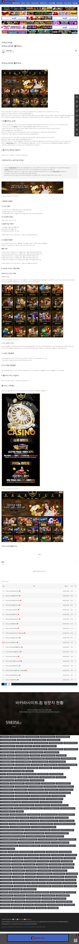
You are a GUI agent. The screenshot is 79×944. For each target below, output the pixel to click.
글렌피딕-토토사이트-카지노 (54, 883)
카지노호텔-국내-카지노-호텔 (46, 817)
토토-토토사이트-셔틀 (6, 908)
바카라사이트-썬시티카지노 (47, 736)
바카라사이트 (16, 3)
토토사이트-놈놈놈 (41, 908)
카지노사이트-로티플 (72, 873)
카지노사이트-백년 (6, 870)
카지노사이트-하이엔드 (20, 855)
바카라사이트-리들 (57, 886)
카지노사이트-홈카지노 (11, 642)
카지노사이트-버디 (6, 858)
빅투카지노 (19, 811)
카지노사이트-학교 (30, 873)
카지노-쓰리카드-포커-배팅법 (47, 777)
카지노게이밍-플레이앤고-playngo (28, 839)
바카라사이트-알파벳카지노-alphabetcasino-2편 (35, 749)
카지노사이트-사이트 (59, 873)
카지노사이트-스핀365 (29, 864)
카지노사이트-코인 (17, 867)
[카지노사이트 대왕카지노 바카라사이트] (14, 9)
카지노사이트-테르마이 (55, 864)
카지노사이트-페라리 (68, 867)
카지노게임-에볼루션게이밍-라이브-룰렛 (19, 824)
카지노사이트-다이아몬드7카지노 (59, 805)
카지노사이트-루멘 (31, 870)
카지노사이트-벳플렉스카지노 (51, 808)
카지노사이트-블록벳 (18, 876)
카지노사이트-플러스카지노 (12, 637)
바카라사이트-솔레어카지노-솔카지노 (10, 743)
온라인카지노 (43, 3)
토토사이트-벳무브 (28, 904)
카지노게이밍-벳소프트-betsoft (9, 842)
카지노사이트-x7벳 (18, 873)
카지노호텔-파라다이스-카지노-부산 (10, 820)
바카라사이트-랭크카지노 (32, 736)
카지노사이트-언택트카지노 (12, 665)
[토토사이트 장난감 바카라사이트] (14, 32)
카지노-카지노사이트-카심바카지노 (9, 805)
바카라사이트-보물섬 (20, 886)
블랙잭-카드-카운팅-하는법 (29, 774)
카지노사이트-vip (55, 861)
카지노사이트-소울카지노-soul (13, 661)
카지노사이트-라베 (6, 867)
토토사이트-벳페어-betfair (42, 892)
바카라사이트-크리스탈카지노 (8, 740)
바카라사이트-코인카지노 (70, 743)
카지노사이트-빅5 (5, 861)
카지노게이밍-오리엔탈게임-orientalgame (29, 845)
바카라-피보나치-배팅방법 (37, 758)
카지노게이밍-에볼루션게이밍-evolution (20, 827)
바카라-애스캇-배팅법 (37, 764)
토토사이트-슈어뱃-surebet (33, 898)
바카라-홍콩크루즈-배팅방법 (68, 758)
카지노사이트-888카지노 (12, 614)
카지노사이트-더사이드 (65, 852)
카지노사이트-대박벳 (69, 858)
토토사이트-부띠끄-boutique (33, 895)
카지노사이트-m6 (16, 864)
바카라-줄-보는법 (35, 755)
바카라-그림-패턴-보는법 (22, 755)
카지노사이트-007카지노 (21, 799)
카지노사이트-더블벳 (66, 861)
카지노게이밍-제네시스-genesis (67, 845)
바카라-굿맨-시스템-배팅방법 (23, 761)
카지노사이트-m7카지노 (12, 628)
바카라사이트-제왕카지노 (39, 740)
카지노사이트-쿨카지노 (11, 623)
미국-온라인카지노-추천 (33, 814)
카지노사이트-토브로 (43, 861)
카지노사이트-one (59, 880)
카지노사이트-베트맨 (6, 883)
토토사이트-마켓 (30, 908)
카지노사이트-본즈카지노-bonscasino (38, 792)
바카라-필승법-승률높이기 (7, 761)
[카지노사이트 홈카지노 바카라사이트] (39, 188)
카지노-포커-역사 (61, 777)
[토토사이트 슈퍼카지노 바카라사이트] (64, 13)
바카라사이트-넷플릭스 (70, 886)
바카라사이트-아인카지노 (55, 743)
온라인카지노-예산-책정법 (7, 817)
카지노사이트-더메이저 (7, 855)
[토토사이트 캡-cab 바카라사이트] (39, 13)
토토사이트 (15, 6)
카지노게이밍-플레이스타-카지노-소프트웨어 (63, 830)
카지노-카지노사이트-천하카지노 (30, 802)
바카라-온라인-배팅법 (20, 768)
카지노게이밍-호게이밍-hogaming (9, 845)
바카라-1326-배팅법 (6, 771)
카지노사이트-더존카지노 (7, 796)
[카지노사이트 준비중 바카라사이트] (14, 18)
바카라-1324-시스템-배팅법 (23, 764)
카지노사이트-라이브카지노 (59, 870)
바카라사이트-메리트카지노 (8, 746)
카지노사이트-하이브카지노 (12, 591)
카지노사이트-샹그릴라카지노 (13, 651)
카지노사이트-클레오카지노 (12, 605)
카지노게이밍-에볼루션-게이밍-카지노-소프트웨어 (43, 827)
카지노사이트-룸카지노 (7, 808)
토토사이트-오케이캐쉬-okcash (64, 901)
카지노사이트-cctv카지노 (12, 656)
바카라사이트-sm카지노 (53, 740)
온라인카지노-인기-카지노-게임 (49, 814)
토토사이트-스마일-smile (48, 901)
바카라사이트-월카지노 (27, 743)
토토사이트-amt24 (6, 898)
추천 (75, 586)
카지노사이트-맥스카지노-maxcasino (15, 633)
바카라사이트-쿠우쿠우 (7, 886)
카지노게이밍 (67, 3)
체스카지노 (19, 746)
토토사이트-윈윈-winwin (27, 892)
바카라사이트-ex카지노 (30, 889)
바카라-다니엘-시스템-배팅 (53, 758)
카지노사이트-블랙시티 (18, 870)
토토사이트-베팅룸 (53, 908)
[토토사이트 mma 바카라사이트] (39, 9)
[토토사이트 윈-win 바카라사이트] (39, 32)
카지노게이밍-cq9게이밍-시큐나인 (55, 836)
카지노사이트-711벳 (45, 858)
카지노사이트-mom (6, 880)
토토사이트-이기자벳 (40, 904)
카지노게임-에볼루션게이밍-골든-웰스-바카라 (41, 824)
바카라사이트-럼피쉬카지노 (51, 752)
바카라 (23, 3)
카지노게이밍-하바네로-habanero (67, 839)
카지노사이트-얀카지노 (21, 792)
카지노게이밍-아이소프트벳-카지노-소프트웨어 (56, 833)
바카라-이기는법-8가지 (7, 768)
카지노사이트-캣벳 (17, 858)
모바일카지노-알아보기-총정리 (8, 777)
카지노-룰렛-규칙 (22, 777)
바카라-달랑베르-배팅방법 (7, 764)
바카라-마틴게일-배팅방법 (7, 758)
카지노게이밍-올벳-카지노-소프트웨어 (35, 836)
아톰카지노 (36, 746)
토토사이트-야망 (71, 892)
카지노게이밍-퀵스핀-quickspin (26, 842)
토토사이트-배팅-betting (62, 895)
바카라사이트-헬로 (17, 889)
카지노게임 (59, 3)
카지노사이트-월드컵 (42, 864)
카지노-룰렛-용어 (33, 777)
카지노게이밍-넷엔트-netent (42, 842)
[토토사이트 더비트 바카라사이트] (64, 32)
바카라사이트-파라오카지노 (17, 736)
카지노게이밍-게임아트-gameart (49, 845)
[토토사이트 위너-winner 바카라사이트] (39, 23)
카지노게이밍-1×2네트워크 (8, 848)
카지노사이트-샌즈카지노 (7, 792)
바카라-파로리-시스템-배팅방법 (40, 761)
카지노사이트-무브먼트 (30, 867)
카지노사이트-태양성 (17, 861)
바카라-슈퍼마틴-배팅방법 (22, 758)
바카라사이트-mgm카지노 (24, 740)
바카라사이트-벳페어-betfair (49, 746)
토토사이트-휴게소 (69, 904)
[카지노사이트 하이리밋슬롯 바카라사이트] (14, 27)
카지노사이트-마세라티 (43, 876)
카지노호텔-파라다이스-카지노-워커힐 (29, 820)
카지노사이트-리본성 (30, 861)
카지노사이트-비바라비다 (44, 870)
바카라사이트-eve (5, 889)
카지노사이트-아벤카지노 (7, 786)
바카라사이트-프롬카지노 (7, 752)
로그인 (30, 6)
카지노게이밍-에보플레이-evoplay (60, 842)
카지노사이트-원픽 (13, 852)
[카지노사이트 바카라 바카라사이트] (8, 3)
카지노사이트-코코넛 (55, 867)
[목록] (75, 50)
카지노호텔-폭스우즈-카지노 (66, 820)
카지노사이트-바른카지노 (57, 876)
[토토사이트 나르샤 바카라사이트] (14, 23)
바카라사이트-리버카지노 (71, 749)
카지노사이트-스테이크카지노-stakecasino (59, 792)
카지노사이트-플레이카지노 (12, 595)
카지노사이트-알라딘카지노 (31, 858)
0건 (8, 52)
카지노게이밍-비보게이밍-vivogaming (47, 839)
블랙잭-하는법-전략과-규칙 (14, 774)
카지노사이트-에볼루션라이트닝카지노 (40, 796)
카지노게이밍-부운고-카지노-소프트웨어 (34, 833)
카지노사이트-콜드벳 (71, 876)
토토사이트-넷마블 (16, 904)
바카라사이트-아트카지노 (69, 883)
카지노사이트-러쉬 (70, 880)
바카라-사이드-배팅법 (18, 771)
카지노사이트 (35, 3)
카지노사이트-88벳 (57, 858)
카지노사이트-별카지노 (36, 808)
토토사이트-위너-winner (7, 901)
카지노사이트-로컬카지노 (46, 880)
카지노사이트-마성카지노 (26, 852)
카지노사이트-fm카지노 (11, 679)
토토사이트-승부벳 (47, 898)
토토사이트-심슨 (5, 904)
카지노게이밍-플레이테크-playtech (9, 839)
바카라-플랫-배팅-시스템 (50, 764)
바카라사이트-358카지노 (21, 752)
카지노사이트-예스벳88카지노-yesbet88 (16, 670)
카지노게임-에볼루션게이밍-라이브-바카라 (64, 824)
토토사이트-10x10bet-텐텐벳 (57, 892)
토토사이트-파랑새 (19, 895)
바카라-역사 (29, 771)
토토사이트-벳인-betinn (18, 898)
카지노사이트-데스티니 (57, 855)
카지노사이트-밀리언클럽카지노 (13, 647)
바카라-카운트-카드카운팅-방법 (57, 761)
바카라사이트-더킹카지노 (63, 736)
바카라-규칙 (10, 755)
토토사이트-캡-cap (20, 901)
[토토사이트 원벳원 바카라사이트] (64, 9)
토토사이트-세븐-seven (7, 895)
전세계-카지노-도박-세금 (7, 780)
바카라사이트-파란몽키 (45, 886)
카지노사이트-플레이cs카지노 (44, 873)
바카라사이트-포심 (32, 886)
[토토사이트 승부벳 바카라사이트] (39, 18)
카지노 (28, 3)
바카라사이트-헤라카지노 (36, 752)
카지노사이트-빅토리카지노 (17, 783)
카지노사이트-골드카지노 (58, 796)
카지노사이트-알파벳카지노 (12, 675)
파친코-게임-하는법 (43, 774)
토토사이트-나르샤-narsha (33, 901)
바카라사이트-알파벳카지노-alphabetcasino (11, 749)
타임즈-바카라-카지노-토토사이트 (21, 883)
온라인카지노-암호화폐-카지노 (66, 814)
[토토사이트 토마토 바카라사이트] (39, 27)
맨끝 (10, 684)
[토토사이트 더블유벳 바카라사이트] (64, 23)
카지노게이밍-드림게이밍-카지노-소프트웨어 (12, 833)
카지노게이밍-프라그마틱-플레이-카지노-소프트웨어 (37, 830)
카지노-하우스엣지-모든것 (22, 780)
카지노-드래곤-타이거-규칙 (37, 780)
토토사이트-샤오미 (14, 892)
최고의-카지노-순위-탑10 (61, 817)
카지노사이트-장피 (6, 876)
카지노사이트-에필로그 (31, 880)
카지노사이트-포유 (33, 855)
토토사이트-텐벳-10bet (60, 898)
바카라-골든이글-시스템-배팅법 (61, 768)
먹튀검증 (75, 3)
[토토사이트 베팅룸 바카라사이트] (14, 13)
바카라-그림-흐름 (61, 755)
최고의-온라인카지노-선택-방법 (18, 814)
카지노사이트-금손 (43, 867)
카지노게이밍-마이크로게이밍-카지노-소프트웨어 (13, 836)
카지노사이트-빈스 (39, 852)
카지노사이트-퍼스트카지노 (12, 619)
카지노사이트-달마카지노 (7, 799)
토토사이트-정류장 (19, 908)
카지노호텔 (52, 3)
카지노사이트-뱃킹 (30, 876)
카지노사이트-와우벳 (68, 864)
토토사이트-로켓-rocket (48, 895)
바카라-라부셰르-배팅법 (45, 768)
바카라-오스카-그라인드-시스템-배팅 (67, 764)
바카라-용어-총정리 (32, 768)
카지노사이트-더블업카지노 (21, 808)
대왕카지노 (28, 746)
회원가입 (24, 6)
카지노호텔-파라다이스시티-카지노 (49, 820)
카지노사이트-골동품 (51, 852)
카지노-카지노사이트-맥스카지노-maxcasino (51, 802)
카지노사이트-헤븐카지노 (66, 789)
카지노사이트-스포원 (18, 880)
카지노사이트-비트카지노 (12, 609)
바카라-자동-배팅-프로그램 (48, 755)
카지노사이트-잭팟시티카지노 (13, 600)
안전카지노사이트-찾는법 (22, 817)
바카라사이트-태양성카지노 (56, 749)
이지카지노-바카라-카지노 (38, 883)
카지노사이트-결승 (45, 855)
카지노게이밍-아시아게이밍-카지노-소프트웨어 (12, 830)
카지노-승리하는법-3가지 (56, 774)
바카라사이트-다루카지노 (41, 743)
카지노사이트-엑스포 (71, 855)
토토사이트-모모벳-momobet (55, 904)
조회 (72, 586)
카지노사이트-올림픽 (6, 873)
